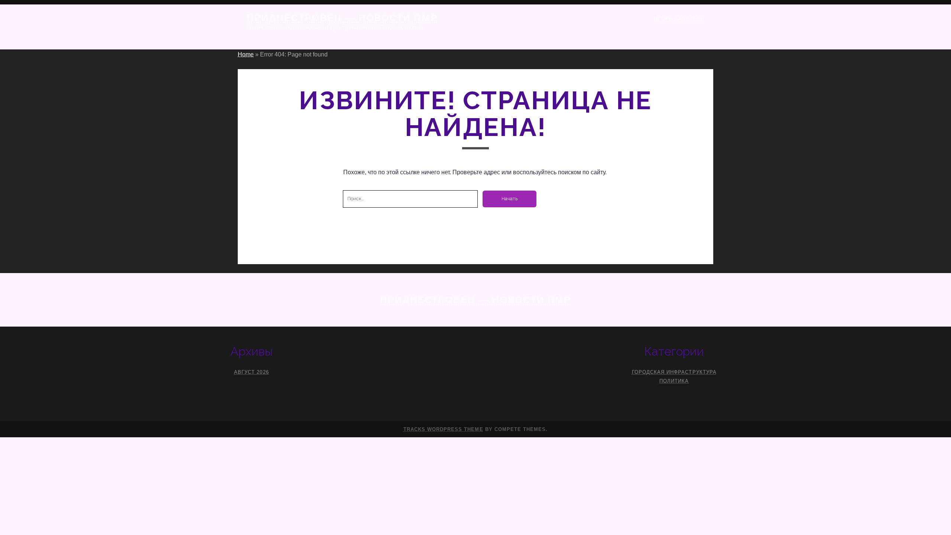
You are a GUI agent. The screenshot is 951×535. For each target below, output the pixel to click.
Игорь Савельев (679, 19)
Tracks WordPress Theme (443, 429)
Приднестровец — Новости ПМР (342, 17)
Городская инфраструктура (674, 372)
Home (246, 54)
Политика (674, 381)
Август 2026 (251, 372)
